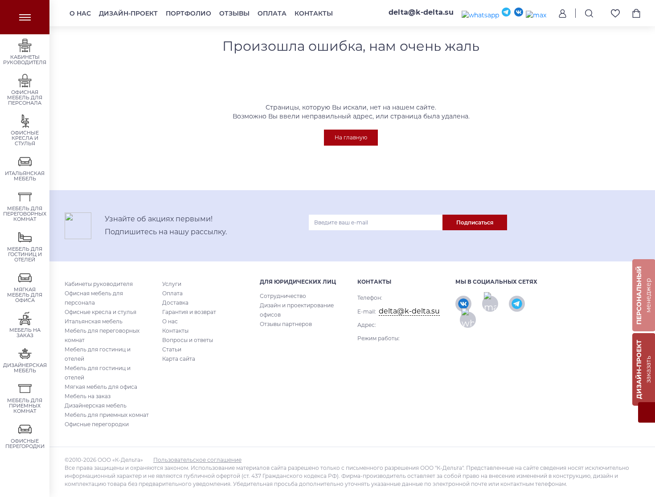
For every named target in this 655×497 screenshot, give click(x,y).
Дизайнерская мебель (96, 405)
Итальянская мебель (94, 321)
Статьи (171, 349)
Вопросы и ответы (187, 340)
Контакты (314, 13)
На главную (351, 137)
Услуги (171, 284)
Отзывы (234, 13)
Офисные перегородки (97, 424)
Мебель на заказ (88, 396)
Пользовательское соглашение (197, 459)
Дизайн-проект (128, 13)
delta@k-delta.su (421, 12)
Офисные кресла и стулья (100, 312)
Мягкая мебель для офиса (101, 386)
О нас (80, 13)
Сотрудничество (283, 296)
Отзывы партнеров (286, 324)
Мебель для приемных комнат (107, 414)
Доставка (175, 302)
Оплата (272, 13)
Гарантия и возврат (189, 312)
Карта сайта (178, 358)
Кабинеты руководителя (99, 284)
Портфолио (188, 13)
